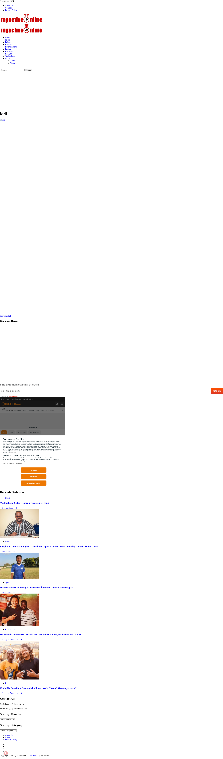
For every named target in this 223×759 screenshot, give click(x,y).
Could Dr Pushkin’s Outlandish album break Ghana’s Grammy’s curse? (38, 688)
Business (8, 44)
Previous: (5, 316)
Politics (8, 42)
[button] (1, 67)
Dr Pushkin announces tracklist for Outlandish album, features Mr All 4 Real (41, 634)
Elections (9, 51)
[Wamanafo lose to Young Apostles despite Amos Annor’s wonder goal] (19, 578)
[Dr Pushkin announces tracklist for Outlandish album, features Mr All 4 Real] (19, 625)
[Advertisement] (111, 91)
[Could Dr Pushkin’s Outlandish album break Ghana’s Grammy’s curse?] (19, 679)
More (7, 58)
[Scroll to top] (1, 758)
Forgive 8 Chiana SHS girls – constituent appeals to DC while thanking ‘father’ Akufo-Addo (49, 546)
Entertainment (11, 47)
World (12, 63)
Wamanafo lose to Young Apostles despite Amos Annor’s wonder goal (36, 587)
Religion (8, 54)
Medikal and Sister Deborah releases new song (24, 503)
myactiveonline (8, 551)
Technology (10, 56)
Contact (8, 8)
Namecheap (13, 396)
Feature (8, 49)
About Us (9, 5)
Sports (7, 40)
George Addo (8, 508)
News (7, 37)
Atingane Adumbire (10, 639)
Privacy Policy (11, 10)
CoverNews (32, 755)
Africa (12, 61)
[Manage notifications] (6, 753)
